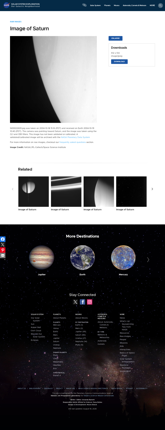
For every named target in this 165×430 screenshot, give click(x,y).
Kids (122, 346)
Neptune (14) (81, 341)
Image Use (70, 388)
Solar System (37, 314)
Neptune (57, 348)
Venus (56, 328)
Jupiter (42, 274)
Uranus (56, 345)
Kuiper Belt (36, 327)
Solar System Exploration (25, 3)
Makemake (58, 362)
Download (119, 61)
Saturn (56, 341)
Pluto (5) (79, 345)
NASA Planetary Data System (75, 137)
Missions (124, 343)
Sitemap (129, 388)
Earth (82, 274)
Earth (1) (79, 325)
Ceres (55, 358)
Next (152, 189)
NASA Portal (117, 388)
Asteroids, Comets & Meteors (102, 316)
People (123, 340)
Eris (55, 368)
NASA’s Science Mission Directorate (99, 396)
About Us (22, 388)
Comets (101, 344)
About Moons (81, 318)
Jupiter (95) (80, 332)
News (122, 318)
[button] (152, 5)
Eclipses (34, 340)
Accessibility (141, 388)
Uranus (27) (80, 338)
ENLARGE (115, 38)
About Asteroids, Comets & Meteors (105, 325)
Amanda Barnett (88, 400)
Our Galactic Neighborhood (25, 7)
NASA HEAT (125, 371)
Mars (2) (79, 328)
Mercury (123, 274)
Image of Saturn (27, 209)
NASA (7, 5)
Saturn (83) (80, 335)
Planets (57, 314)
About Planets (59, 318)
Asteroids (102, 341)
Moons (78, 314)
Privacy (59, 388)
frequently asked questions (72, 142)
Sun (32, 324)
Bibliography (35, 388)
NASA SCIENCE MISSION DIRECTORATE (93, 388)
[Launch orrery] (84, 6)
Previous (12, 189)
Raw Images (15, 22)
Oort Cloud (36, 331)
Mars (55, 335)
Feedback (48, 388)
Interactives (125, 350)
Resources (124, 333)
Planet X (57, 375)
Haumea (57, 365)
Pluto (55, 355)
